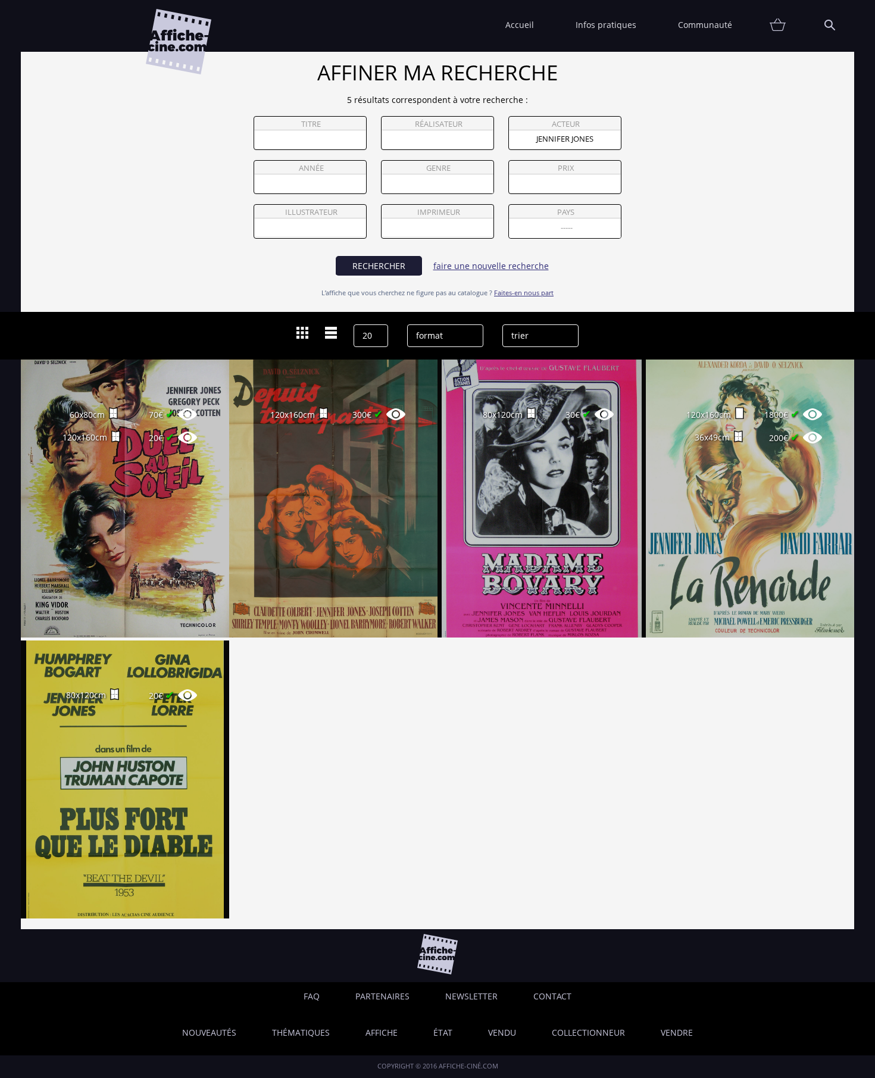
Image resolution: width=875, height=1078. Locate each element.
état (442, 1032)
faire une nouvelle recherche (491, 265)
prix (566, 168)
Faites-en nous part (524, 292)
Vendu (502, 1032)
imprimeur (438, 212)
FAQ (312, 996)
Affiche (381, 1032)
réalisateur (438, 124)
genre (438, 168)
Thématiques (301, 1032)
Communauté (705, 24)
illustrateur (311, 212)
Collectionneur (588, 1032)
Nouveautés (209, 1032)
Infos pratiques (606, 24)
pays (565, 212)
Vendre (677, 1032)
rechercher (378, 265)
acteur (566, 124)
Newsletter (471, 996)
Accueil (519, 24)
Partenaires (382, 996)
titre (311, 124)
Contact (552, 996)
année (311, 168)
